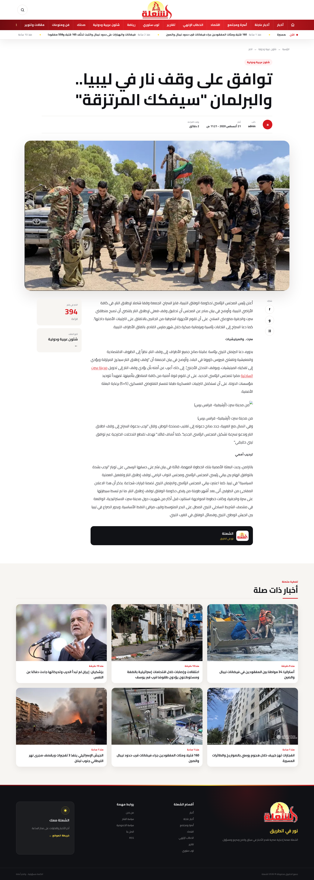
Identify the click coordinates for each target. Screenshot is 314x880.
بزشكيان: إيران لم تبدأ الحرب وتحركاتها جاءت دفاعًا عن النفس (64, 674)
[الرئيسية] (292, 25)
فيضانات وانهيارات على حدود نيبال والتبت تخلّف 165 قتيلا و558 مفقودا (136, 34)
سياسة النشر (128, 819)
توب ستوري (151, 25)
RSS (131, 838)
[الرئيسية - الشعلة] (157, 9)
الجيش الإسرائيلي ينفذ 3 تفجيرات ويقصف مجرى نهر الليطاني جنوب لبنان (66, 758)
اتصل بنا (130, 831)
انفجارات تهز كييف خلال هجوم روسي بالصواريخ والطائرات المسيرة (253, 758)
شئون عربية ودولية (106, 25)
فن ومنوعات (60, 25)
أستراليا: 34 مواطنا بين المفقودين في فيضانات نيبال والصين (257, 674)
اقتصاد (215, 25)
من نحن (130, 812)
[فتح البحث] (22, 10)
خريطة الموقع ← (59, 835)
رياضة (131, 25)
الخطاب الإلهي (193, 25)
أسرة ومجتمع (237, 25)
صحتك (81, 25)
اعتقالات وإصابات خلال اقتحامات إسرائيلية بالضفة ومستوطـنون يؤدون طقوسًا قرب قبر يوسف (163, 674)
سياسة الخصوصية (125, 825)
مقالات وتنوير (34, 25)
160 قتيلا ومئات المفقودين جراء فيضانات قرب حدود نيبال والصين (250, 34)
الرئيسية (285, 49)
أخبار (280, 25)
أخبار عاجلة (262, 25)
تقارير (171, 25)
